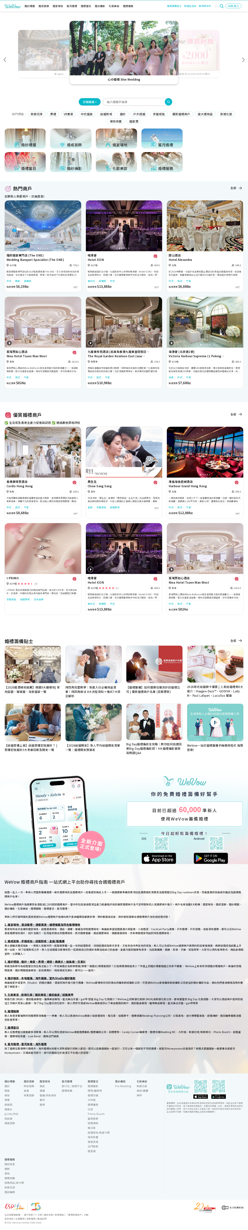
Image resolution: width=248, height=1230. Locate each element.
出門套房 (93, 1146)
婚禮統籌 (67, 1090)
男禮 (53, 114)
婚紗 (123, 114)
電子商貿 (28, 1214)
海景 (171, 377)
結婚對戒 (106, 114)
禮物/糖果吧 (95, 1090)
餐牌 (42, 1104)
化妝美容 (114, 6)
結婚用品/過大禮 (14, 1182)
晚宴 (17, 281)
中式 (9, 281)
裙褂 (7, 1095)
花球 (90, 1109)
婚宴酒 (133, 121)
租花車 (91, 1128)
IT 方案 (38, 1214)
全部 (233, 188)
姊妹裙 (8, 1118)
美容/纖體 (142, 1090)
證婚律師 (93, 1123)
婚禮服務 (128, 6)
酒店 (42, 1086)
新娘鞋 (8, 1104)
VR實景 (68, 114)
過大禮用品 (205, 114)
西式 (179, 281)
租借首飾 (10, 1123)
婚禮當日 (86, 6)
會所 (42, 1100)
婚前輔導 (10, 1192)
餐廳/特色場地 (48, 1095)
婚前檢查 (10, 1164)
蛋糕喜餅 (93, 1118)
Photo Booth (96, 1114)
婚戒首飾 (43, 6)
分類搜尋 (88, 102)
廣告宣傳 (48, 1214)
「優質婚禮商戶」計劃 (77, 1214)
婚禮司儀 (93, 1095)
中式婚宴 (87, 114)
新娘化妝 (226, 114)
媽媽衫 (8, 1109)
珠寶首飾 (29, 1095)
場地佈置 (116, 121)
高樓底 (27, 281)
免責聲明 (31, 1218)
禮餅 (7, 1169)
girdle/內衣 (11, 1114)
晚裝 (7, 1090)
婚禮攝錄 (93, 1104)
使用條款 (9, 1218)
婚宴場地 (58, 6)
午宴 (188, 281)
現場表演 (93, 1142)
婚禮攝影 (93, 1086)
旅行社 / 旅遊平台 (72, 1086)
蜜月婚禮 (72, 6)
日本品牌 (39, 599)
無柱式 (91, 281)
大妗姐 (91, 1100)
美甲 (139, 1095)
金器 (90, 507)
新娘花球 (37, 114)
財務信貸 (10, 1187)
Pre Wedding (123, 1086)
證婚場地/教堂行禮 (99, 1132)
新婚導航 (59, 1214)
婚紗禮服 (30, 6)
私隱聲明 (20, 1218)
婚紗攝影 (100, 6)
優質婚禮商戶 (181, 114)
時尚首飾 (29, 1086)
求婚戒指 (159, 114)
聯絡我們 (41, 1218)
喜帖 (7, 1173)
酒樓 (42, 1090)
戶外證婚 (139, 114)
